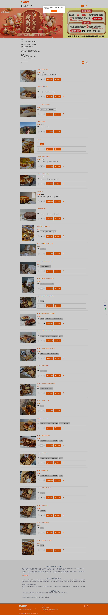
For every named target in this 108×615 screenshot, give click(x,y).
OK (54, 11)
